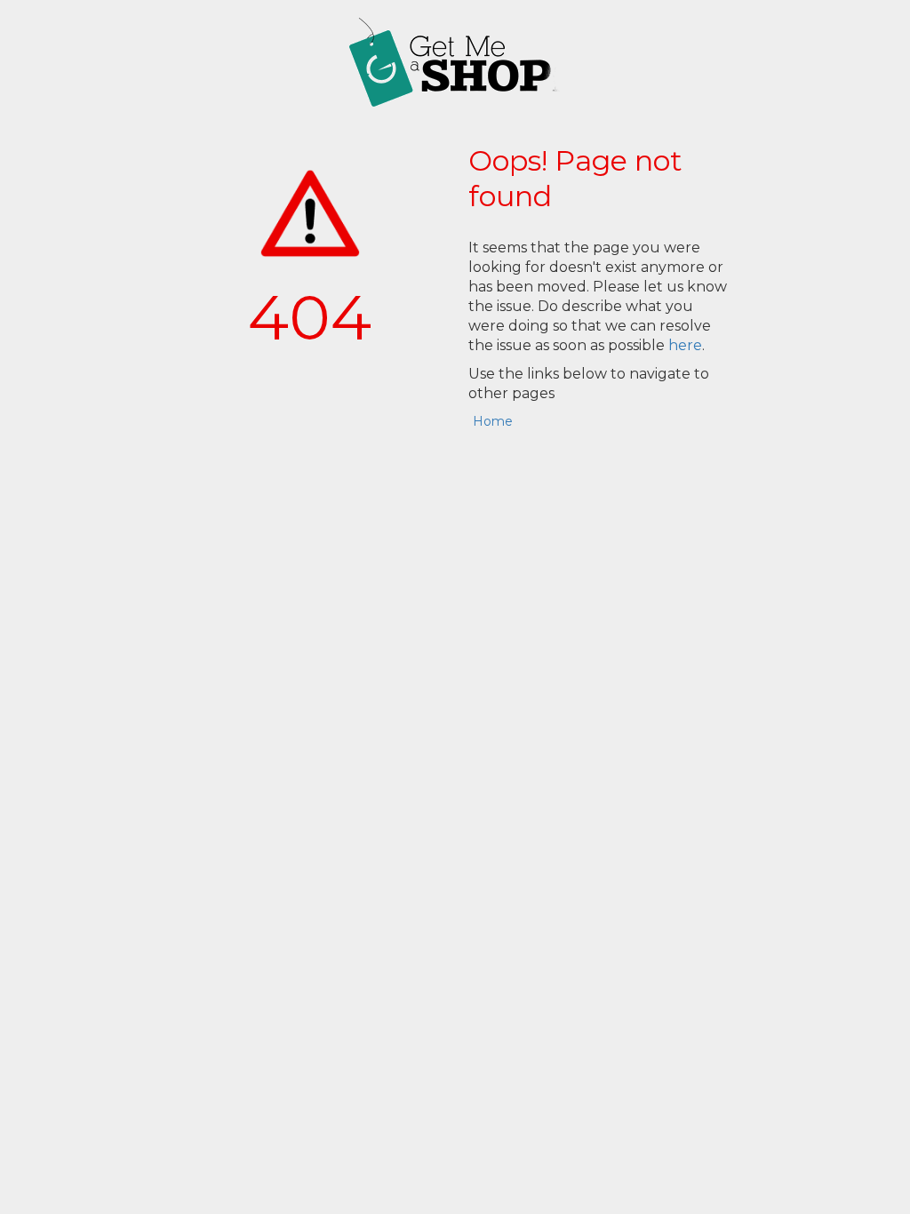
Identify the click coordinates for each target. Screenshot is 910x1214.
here (685, 345)
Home (493, 421)
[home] (455, 62)
